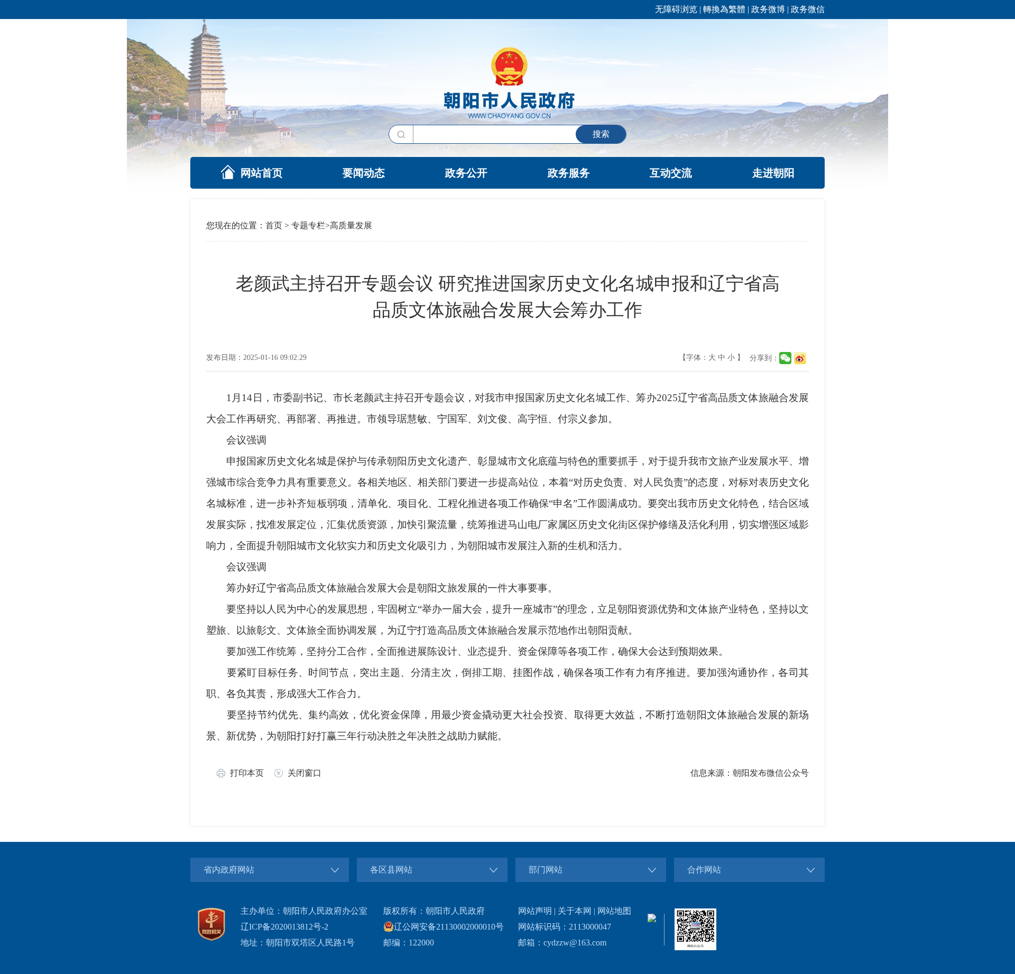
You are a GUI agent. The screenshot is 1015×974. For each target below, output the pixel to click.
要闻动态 (364, 173)
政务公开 (466, 173)
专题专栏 (308, 225)
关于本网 (575, 910)
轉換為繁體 (724, 9)
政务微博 (768, 9)
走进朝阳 (773, 173)
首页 (273, 225)
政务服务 (569, 173)
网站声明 (535, 910)
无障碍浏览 (676, 9)
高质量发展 (351, 225)
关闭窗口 (304, 772)
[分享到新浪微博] (800, 358)
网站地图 (614, 910)
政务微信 (808, 9)
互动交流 (671, 173)
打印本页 (247, 772)
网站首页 (262, 173)
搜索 (601, 133)
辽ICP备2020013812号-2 (284, 926)
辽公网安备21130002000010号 (449, 926)
